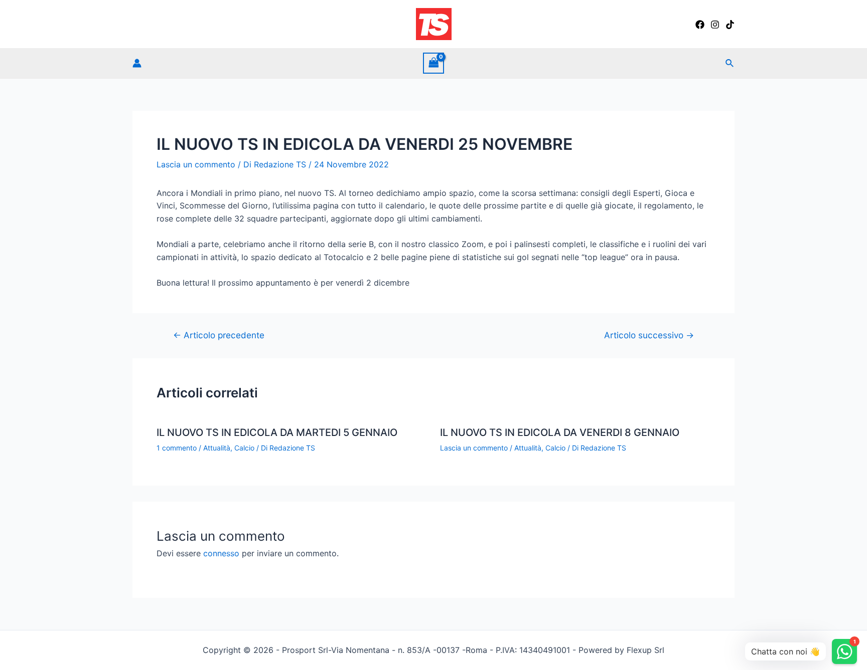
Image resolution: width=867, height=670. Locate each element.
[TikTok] (730, 24)
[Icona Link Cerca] (730, 63)
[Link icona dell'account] (136, 63)
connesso (221, 553)
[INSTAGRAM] (714, 24)
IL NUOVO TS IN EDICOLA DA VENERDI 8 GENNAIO (559, 432)
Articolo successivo (649, 335)
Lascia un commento (196, 164)
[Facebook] (699, 24)
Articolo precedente (218, 335)
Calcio (244, 447)
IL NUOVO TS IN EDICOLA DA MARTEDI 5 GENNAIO (277, 432)
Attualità (216, 447)
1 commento (177, 447)
